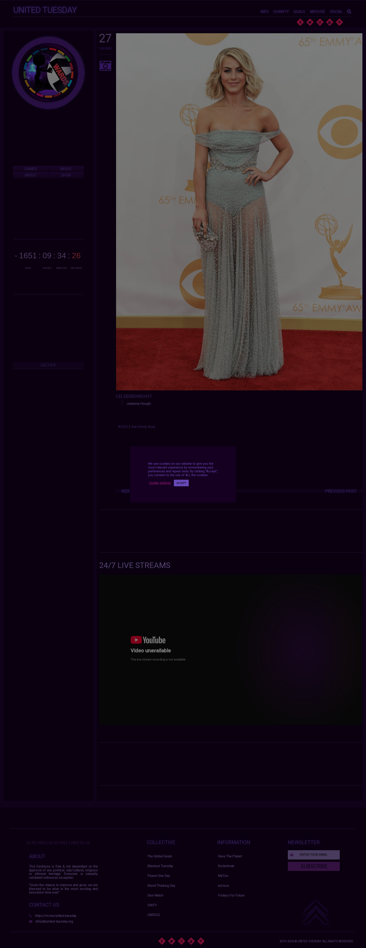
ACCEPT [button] (181, 483)
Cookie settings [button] (160, 483)
